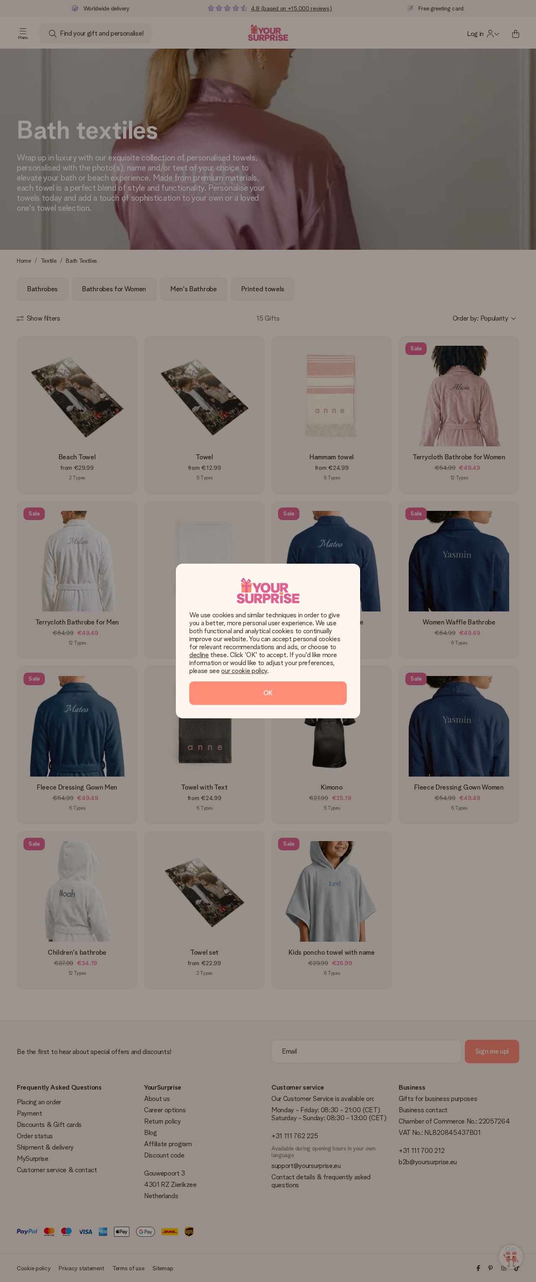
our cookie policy (244, 671)
